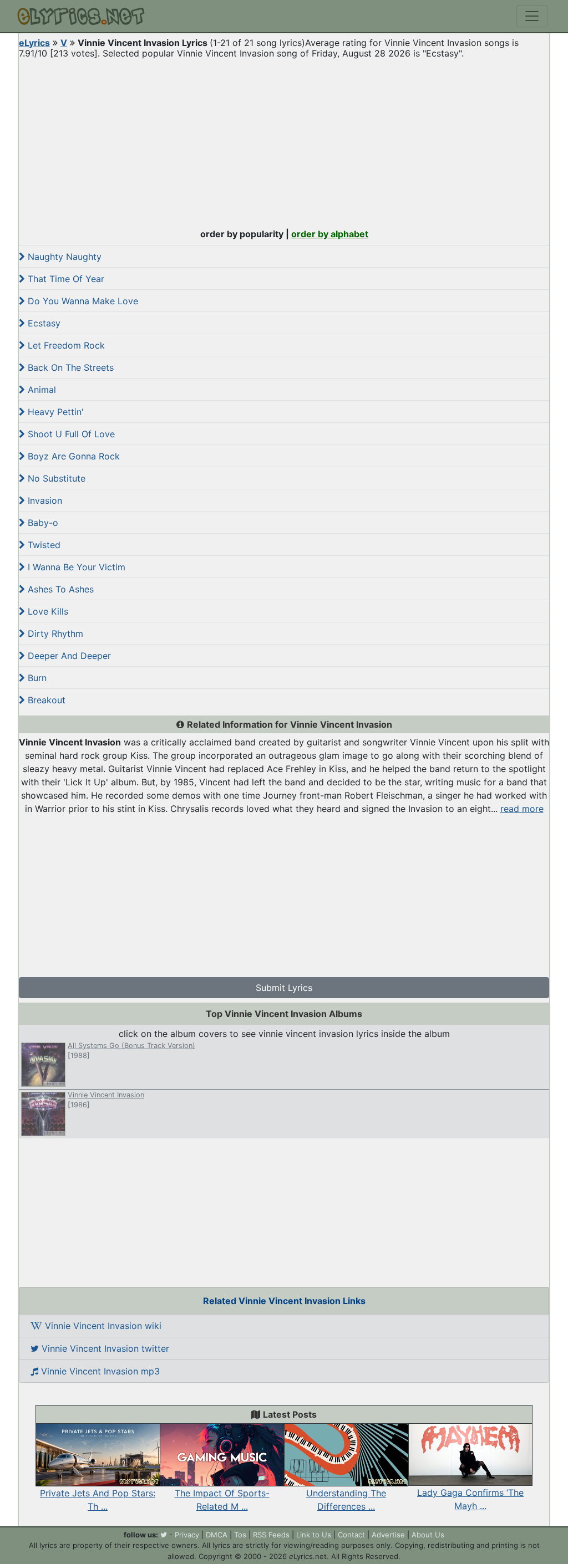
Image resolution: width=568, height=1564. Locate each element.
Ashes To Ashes (59, 589)
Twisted (42, 544)
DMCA (216, 1534)
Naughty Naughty (63, 256)
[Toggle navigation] (531, 16)
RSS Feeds (271, 1534)
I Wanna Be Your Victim (75, 567)
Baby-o (41, 522)
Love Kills (46, 611)
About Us (428, 1534)
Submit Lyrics (284, 987)
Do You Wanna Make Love (81, 300)
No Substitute (55, 478)
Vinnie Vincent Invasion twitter (104, 1348)
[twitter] (163, 1534)
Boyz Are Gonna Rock (72, 456)
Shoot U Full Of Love (70, 433)
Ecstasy (42, 323)
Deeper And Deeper (68, 655)
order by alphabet (329, 233)
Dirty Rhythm (54, 633)
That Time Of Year (64, 278)
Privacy (187, 1534)
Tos (240, 1534)
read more (522, 808)
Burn (36, 677)
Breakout (45, 700)
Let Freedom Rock (65, 345)
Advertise (388, 1534)
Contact (351, 1534)
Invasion (43, 500)
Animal (40, 389)
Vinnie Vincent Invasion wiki (101, 1325)
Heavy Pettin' (54, 411)
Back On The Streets (69, 367)
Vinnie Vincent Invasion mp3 (99, 1371)
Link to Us (313, 1534)
